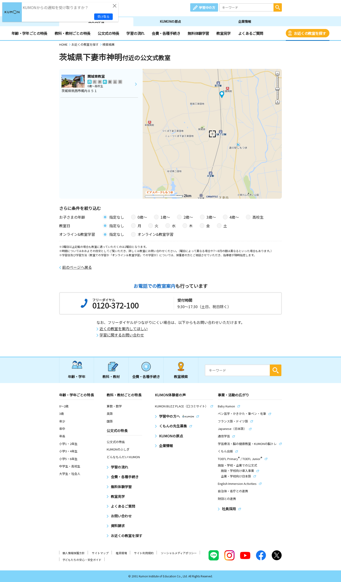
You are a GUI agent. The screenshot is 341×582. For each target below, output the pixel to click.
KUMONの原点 (170, 21)
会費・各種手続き (166, 33)
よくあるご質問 (250, 33)
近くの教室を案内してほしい (124, 328)
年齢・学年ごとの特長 (29, 33)
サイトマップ (100, 553)
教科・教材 (111, 376)
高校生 (258, 217)
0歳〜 (142, 217)
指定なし (116, 217)
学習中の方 (207, 7)
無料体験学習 (198, 33)
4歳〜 (234, 217)
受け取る (103, 16)
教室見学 (223, 33)
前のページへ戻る (77, 267)
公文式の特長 (108, 33)
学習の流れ (135, 33)
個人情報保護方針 (73, 553)
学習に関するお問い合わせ (122, 335)
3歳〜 (211, 217)
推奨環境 (121, 553)
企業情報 (244, 21)
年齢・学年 (76, 376)
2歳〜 (188, 217)
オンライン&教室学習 (156, 234)
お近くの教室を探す (310, 33)
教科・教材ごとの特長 (72, 33)
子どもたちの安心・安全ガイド (81, 560)
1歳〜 (165, 217)
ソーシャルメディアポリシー (179, 553)
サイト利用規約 (144, 553)
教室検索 (181, 376)
